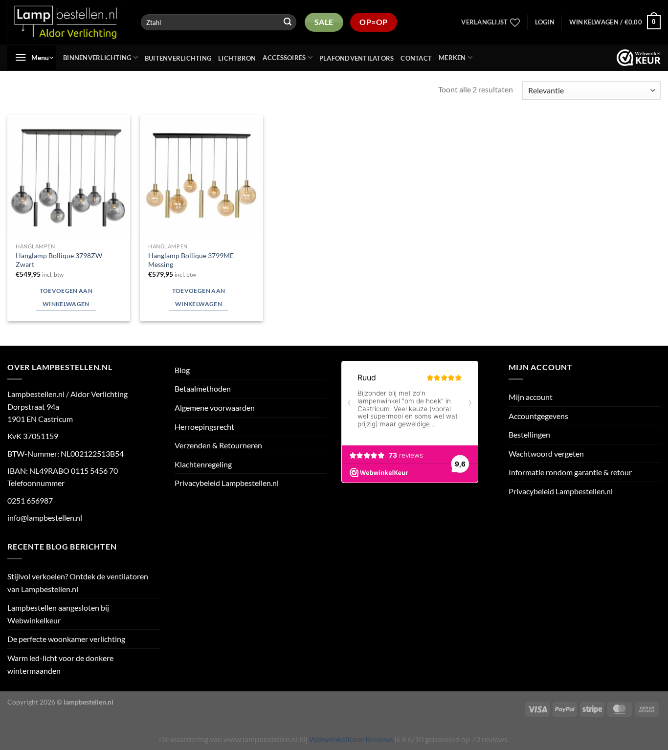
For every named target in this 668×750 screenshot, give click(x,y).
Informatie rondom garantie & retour (570, 472)
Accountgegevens (538, 415)
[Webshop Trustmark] (639, 57)
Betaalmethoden (203, 388)
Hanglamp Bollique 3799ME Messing (191, 260)
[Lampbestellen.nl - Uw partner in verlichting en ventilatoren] (66, 22)
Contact (416, 58)
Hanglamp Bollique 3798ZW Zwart (59, 260)
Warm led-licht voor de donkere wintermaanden (60, 664)
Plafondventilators (356, 58)
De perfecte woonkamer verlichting (66, 638)
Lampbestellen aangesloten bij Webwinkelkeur (58, 614)
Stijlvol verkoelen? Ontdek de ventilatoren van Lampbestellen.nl (77, 583)
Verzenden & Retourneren (218, 445)
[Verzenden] (287, 22)
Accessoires (284, 58)
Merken (452, 58)
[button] (545, 22)
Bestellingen (529, 434)
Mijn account (531, 396)
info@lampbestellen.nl (44, 517)
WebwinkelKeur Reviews (351, 739)
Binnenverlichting (97, 58)
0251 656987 (30, 500)
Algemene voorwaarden (215, 407)
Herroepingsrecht (204, 426)
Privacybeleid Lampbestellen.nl (227, 482)
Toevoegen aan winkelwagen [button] (66, 297)
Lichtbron (237, 58)
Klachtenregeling (203, 464)
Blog (182, 370)
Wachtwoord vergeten (546, 453)
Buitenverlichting (178, 58)
